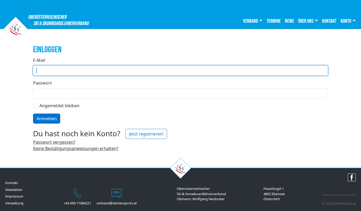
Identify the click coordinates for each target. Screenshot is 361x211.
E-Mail (39, 60)
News (289, 21)
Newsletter (13, 189)
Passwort (42, 83)
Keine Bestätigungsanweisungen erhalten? (75, 148)
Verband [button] (250, 21)
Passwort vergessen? (54, 142)
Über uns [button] (305, 21)
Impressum (14, 196)
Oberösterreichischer (47, 20)
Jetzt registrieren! (146, 134)
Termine (274, 21)
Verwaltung (14, 203)
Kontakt (329, 21)
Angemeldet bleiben (59, 106)
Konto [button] (346, 21)
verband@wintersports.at (116, 203)
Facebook (352, 177)
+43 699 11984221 (77, 203)
